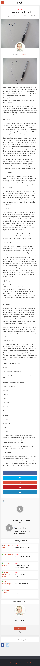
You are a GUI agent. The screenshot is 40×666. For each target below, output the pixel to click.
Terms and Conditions (27, 663)
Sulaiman (27, 16)
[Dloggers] (20, 2)
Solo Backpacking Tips (22, 584)
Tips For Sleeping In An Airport (22, 575)
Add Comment (16, 16)
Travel (20, 9)
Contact (8, 663)
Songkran (18, 593)
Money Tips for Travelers (22, 547)
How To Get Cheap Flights (22, 556)
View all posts (20, 628)
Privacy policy (16, 663)
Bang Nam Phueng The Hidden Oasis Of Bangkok (22, 566)
